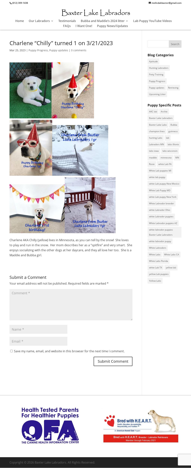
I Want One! (84, 26)
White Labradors (157, 247)
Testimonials (67, 21)
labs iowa (154, 150)
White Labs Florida (158, 261)
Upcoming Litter (157, 94)
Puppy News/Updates (112, 26)
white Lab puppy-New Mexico (164, 183)
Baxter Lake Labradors (161, 118)
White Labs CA (171, 254)
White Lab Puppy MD (159, 190)
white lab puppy (157, 177)
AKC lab (153, 111)
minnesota (166, 157)
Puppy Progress (38, 50)
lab (167, 137)
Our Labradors (39, 21)
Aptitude (153, 61)
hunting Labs (155, 137)
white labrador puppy (160, 241)
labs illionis (173, 144)
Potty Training (156, 74)
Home (19, 21)
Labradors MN (156, 144)
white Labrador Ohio (159, 210)
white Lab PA (165, 164)
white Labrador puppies (161, 216)
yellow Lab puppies (159, 274)
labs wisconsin (169, 150)
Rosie (152, 164)
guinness (173, 131)
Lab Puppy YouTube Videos (152, 21)
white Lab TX (155, 267)
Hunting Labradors (158, 68)
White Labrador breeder (161, 203)
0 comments (78, 50)
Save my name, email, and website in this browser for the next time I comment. (69, 351)
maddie (153, 157)
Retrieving (173, 87)
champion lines (157, 131)
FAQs (67, 26)
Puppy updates (58, 50)
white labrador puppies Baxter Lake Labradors (161, 232)
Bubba (173, 124)
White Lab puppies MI (160, 170)
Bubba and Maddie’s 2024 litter (103, 21)
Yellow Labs (155, 280)
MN (177, 157)
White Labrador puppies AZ (163, 223)
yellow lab (171, 267)
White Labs (154, 254)
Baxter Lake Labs (158, 124)
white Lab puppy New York (162, 196)
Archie (164, 111)
